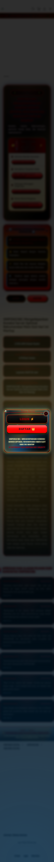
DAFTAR (25, 429)
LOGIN (24, 419)
